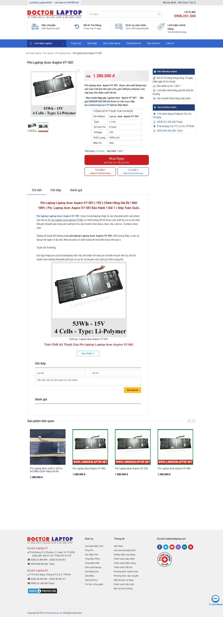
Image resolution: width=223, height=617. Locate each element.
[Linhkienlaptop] (50, 540)
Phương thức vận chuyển (126, 575)
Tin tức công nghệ (94, 584)
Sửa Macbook (92, 571)
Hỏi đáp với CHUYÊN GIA (67, 3)
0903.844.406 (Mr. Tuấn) (169, 130)
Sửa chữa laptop (93, 567)
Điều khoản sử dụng (123, 580)
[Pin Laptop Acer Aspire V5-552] (133, 447)
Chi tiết (37, 190)
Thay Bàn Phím (92, 558)
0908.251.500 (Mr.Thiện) (169, 121)
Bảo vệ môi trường (123, 588)
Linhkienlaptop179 (98, 105)
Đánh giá (76, 190)
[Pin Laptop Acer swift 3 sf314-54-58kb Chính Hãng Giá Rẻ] (48, 447)
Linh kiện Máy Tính (94, 546)
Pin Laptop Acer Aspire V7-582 (89, 468)
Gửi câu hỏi (132, 390)
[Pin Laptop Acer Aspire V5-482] (175, 447)
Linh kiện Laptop (43, 43)
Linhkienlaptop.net (53, 613)
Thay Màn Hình (92, 563)
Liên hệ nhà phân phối (124, 550)
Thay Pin (89, 550)
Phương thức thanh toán (126, 571)
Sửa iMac (89, 575)
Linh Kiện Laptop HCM (40, 3)
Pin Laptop (48, 53)
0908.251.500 (185, 16)
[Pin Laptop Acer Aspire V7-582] (90, 447)
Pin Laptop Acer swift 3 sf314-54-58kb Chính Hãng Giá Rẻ (46, 470)
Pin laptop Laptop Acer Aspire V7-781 (58, 216)
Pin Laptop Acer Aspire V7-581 (87, 53)
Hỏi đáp (56, 190)
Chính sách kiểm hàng (125, 563)
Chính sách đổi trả (123, 567)
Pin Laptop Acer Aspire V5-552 (131, 468)
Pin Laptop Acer (63, 53)
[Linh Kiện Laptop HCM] (54, 14)
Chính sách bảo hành (124, 558)
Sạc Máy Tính (91, 554)
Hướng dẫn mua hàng (124, 554)
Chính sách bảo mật (124, 584)
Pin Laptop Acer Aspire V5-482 (174, 468)
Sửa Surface (91, 580)
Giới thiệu (118, 546)
